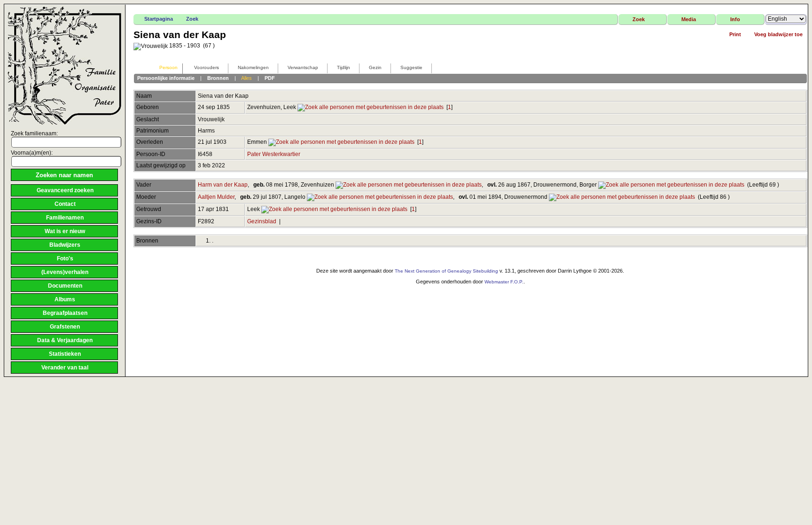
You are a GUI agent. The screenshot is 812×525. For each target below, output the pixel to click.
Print (735, 34)
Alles (246, 78)
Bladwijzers (64, 245)
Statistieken (65, 354)
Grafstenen (65, 326)
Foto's (65, 258)
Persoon (168, 67)
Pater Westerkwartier (273, 154)
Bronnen (218, 78)
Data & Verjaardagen (65, 340)
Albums (65, 299)
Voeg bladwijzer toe (778, 34)
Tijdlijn (343, 67)
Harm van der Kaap (223, 184)
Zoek (192, 19)
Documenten (65, 285)
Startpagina (158, 19)
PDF (270, 78)
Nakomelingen (253, 67)
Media (688, 19)
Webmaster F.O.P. (503, 281)
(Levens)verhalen (64, 272)
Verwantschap (303, 67)
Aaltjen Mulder (216, 197)
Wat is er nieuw (65, 231)
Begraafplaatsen (65, 313)
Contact (65, 204)
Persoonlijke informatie (166, 78)
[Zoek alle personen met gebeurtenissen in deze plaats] (370, 107)
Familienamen (65, 217)
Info (735, 19)
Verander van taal (64, 367)
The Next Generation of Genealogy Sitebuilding (446, 271)
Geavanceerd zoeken (65, 190)
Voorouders (206, 67)
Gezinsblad (261, 221)
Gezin (375, 67)
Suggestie (411, 67)
